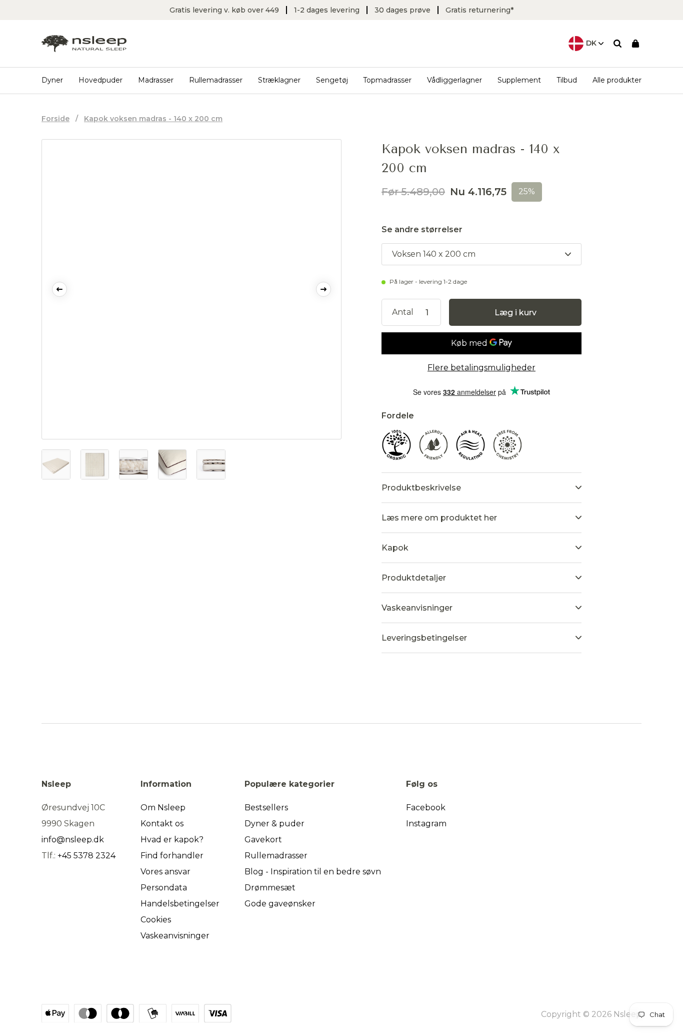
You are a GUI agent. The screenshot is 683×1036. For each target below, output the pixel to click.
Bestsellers (266, 807)
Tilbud (566, 80)
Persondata (163, 887)
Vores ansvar (165, 871)
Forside (56, 118)
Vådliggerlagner (454, 80)
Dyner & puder (274, 823)
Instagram (426, 823)
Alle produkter (617, 80)
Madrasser (156, 80)
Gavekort (263, 839)
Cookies (155, 919)
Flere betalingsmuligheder (482, 367)
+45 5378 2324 (87, 855)
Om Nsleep (163, 807)
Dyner (52, 80)
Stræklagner (279, 80)
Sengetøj (332, 80)
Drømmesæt (270, 887)
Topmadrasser (387, 80)
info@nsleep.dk (73, 839)
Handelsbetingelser (180, 903)
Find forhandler (172, 855)
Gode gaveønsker (280, 903)
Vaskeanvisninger (175, 935)
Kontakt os (162, 823)
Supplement (519, 80)
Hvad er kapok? (172, 839)
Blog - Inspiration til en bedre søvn (312, 871)
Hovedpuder (100, 80)
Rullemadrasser (215, 80)
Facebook (426, 807)
